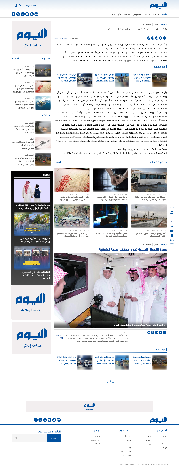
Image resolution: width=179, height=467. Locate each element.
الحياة (147, 14)
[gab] (36, 14)
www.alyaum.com (126, 464)
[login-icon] (16, 5)
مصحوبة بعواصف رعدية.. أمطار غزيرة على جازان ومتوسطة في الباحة (141, 77)
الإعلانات (128, 447)
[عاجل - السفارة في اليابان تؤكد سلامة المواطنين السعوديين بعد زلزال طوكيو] (72, 180)
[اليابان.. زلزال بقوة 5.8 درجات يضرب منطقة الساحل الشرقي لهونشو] (43, 143)
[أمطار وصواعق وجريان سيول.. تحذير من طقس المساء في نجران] (149, 216)
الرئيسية (164, 24)
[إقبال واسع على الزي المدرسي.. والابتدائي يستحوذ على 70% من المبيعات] (32, 257)
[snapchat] (32, 14)
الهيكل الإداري (95, 440)
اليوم (76, 38)
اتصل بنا (128, 443)
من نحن (97, 436)
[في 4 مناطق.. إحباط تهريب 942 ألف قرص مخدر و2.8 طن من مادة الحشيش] (72, 216)
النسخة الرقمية (30, 5)
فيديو (112, 14)
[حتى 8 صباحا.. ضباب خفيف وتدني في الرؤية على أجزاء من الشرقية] (43, 127)
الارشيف (128, 440)
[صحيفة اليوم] (156, 5)
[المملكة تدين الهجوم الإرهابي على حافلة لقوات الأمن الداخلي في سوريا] (149, 180)
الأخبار (164, 14)
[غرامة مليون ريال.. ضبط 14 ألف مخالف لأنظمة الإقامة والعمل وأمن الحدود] (110, 180)
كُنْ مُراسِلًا (128, 436)
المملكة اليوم (146, 24)
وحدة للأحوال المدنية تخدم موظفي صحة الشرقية (133, 249)
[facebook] (13, 14)
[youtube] (27, 14)
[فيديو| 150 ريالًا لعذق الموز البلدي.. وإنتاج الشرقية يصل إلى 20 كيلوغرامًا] (32, 224)
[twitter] (18, 14)
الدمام (72, 38)
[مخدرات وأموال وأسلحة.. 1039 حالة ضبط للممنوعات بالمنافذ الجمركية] (110, 216)
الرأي (119, 14)
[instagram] (23, 14)
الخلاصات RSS (127, 455)
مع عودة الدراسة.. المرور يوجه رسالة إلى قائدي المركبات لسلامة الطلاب (104, 77)
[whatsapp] (152, 38)
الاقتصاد (156, 14)
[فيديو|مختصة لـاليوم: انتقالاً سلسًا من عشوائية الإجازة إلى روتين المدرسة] (32, 191)
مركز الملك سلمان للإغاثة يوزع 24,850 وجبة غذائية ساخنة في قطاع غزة (66, 77)
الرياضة (127, 14)
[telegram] (156, 38)
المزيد (58, 162)
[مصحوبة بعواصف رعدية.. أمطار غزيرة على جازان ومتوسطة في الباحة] (43, 159)
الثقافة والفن (138, 14)
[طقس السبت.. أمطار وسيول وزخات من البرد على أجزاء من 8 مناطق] (43, 70)
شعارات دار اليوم (126, 451)
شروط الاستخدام (95, 443)
